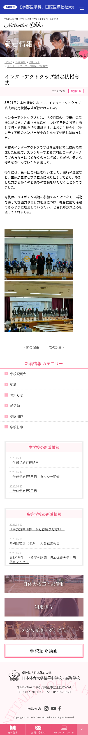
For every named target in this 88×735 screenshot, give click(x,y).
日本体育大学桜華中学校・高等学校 (51, 675)
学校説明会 (18, 373)
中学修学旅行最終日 (24, 462)
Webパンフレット (64, 732)
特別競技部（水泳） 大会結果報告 (34, 543)
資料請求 (13, 732)
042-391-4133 (34, 692)
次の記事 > (56, 347)
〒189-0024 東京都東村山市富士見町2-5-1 (44, 687)
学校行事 (16, 427)
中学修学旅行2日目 (23, 490)
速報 (13, 384)
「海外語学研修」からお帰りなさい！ (37, 529)
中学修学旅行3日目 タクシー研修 (34, 476)
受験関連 (16, 416)
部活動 (15, 405)
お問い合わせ (38, 732)
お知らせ (75, 91)
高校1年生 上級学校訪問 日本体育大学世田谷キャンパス (42, 559)
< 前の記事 (31, 347)
